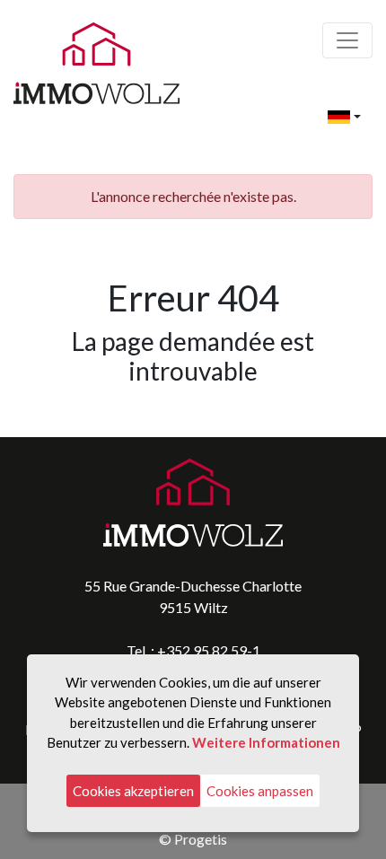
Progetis (200, 838)
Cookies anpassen (259, 791)
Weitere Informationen (266, 742)
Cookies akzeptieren (133, 791)
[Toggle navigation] (347, 40)
